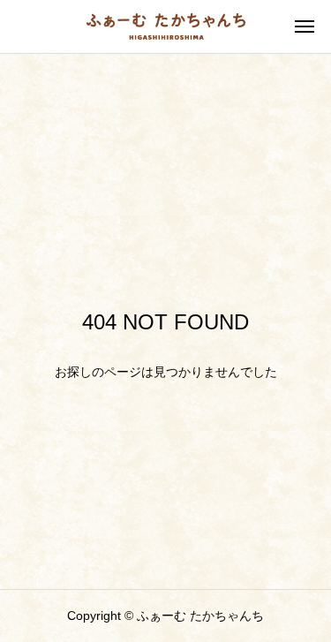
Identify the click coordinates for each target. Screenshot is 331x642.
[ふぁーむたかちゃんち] (166, 26)
